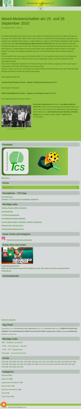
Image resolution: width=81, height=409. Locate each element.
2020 (48, 362)
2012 (33, 364)
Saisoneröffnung (18, 328)
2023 (26, 362)
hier (39, 268)
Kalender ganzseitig (8, 320)
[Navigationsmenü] (40, 8)
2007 (70, 364)
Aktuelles (19, 28)
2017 (71, 362)
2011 (40, 364)
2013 (26, 364)
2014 (18, 364)
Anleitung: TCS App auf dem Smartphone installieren (20, 199)
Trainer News (6, 396)
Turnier (26, 328)
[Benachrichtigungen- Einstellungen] (4, 404)
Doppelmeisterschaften (53, 331)
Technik (4, 393)
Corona (10, 331)
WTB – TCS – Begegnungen (12, 349)
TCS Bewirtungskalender (10, 215)
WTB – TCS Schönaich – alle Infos (14, 346)
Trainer (53, 328)
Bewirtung (73, 331)
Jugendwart (58, 328)
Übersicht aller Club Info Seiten (12, 225)
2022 (33, 362)
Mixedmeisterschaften (21, 331)
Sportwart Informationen (9, 389)
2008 (62, 364)
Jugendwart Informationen (10, 382)
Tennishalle (47, 328)
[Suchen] (77, 187)
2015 (11, 364)
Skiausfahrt (4, 334)
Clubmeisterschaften (12, 334)
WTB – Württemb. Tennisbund (11, 342)
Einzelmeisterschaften (38, 331)
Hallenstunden (32, 328)
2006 (3, 367)
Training (42, 328)
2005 (11, 367)
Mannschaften (6, 386)
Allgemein (5, 379)
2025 (11, 362)
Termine (12, 328)
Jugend (4, 331)
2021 (41, 362)
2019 (56, 362)
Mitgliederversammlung (69, 328)
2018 (63, 362)
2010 (48, 364)
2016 (3, 364)
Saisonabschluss (5, 328)
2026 (3, 362)
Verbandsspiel (65, 331)
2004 (18, 367)
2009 (55, 364)
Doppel (38, 328)
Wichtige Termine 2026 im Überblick (14, 208)
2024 (18, 362)
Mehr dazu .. (5, 178)
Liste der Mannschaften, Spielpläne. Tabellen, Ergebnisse (21, 222)
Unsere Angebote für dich (10, 266)
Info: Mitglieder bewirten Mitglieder (13, 218)
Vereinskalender (7, 211)
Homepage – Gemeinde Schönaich (13, 353)
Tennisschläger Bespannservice (12, 229)
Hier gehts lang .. (7, 197)
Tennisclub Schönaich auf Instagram (19, 240)
